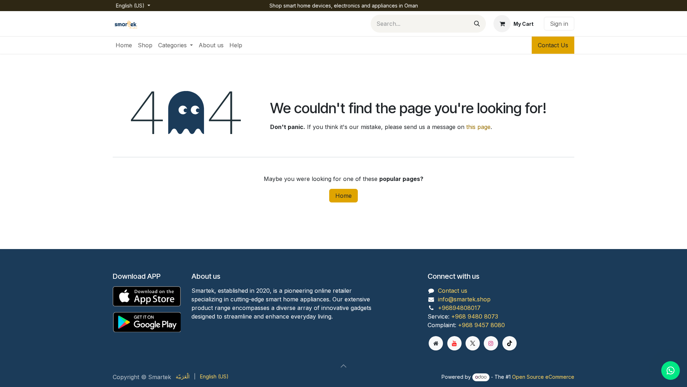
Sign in (559, 23)
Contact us (452, 290)
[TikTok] (509, 343)
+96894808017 (459, 307)
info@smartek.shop (464, 299)
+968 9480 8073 (474, 316)
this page (478, 126)
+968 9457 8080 (481, 325)
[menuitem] (124, 45)
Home (343, 195)
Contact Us (553, 45)
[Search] (477, 24)
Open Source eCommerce (543, 377)
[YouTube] (454, 343)
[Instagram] (491, 343)
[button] (343, 365)
